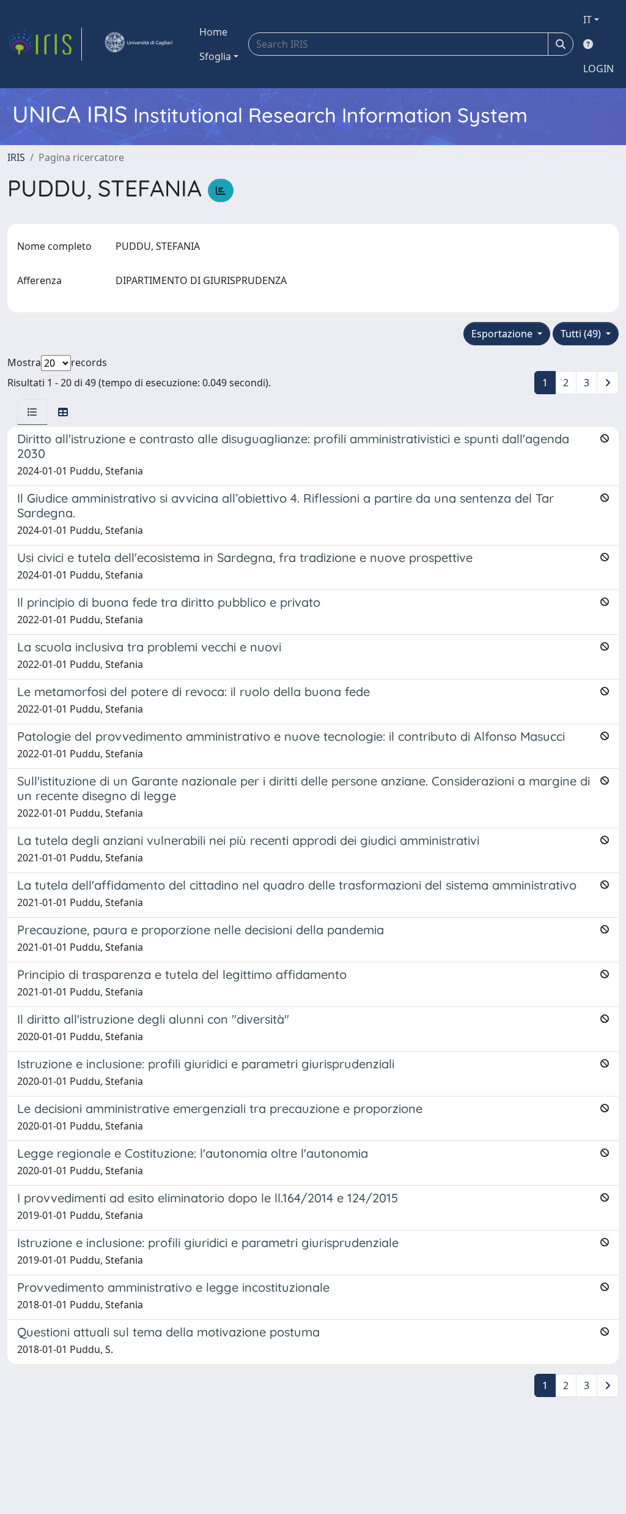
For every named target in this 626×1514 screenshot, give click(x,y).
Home (213, 32)
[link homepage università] (138, 44)
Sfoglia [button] (215, 56)
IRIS (16, 157)
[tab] (32, 412)
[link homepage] (44, 44)
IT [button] (587, 19)
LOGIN (598, 68)
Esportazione (503, 333)
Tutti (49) (582, 333)
